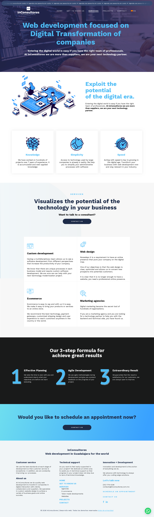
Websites (65, 496)
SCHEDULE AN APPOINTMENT (119, 492)
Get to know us (67, 483)
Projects (64, 499)
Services (64, 487)
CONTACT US (110, 497)
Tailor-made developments (72, 494)
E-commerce (66, 491)
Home (62, 480)
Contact (64, 503)
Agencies (65, 489)
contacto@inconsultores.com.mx (116, 487)
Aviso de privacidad (105, 510)
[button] (77, 221)
